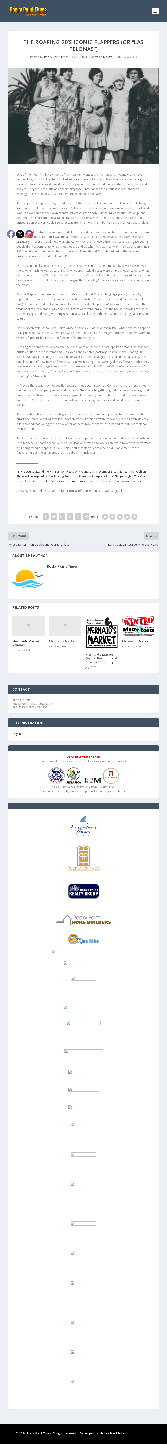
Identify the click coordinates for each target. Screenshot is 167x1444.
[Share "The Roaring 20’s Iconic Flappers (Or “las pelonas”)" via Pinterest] (78, 516)
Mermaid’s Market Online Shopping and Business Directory (101, 658)
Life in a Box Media (111, 1433)
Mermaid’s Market (136, 641)
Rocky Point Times (56, 57)
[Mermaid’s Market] (138, 626)
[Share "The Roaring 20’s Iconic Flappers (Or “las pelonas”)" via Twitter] (54, 516)
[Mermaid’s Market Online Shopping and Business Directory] (102, 632)
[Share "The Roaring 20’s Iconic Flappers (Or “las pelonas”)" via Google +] (62, 516)
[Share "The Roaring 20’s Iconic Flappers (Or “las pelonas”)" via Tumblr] (70, 516)
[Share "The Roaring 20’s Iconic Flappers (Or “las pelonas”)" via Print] (86, 516)
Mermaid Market (101, 57)
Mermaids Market (62, 641)
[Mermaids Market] (65, 626)
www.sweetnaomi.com (132, 481)
